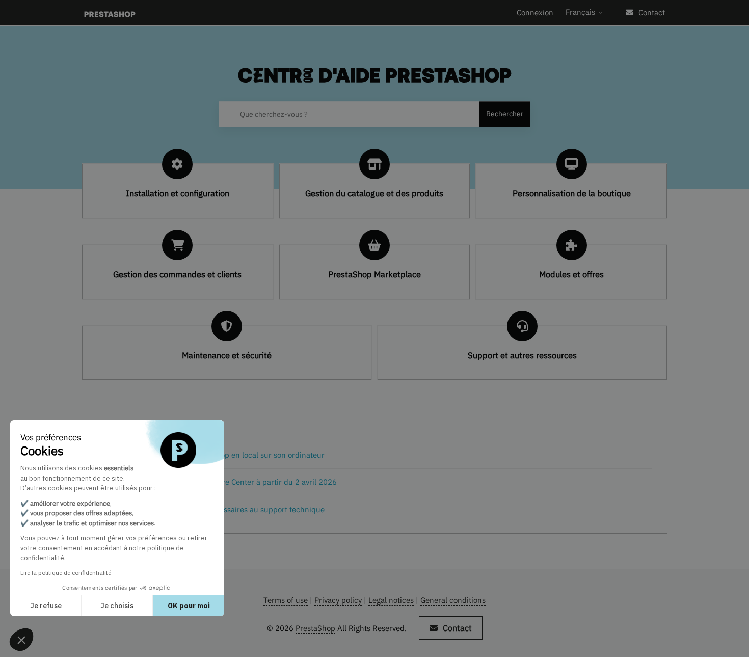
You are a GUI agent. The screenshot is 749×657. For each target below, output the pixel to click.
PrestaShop (315, 628)
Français (581, 12)
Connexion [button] (535, 12)
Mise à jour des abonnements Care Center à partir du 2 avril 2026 (223, 482)
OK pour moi (189, 605)
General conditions (453, 600)
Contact (651, 12)
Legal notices (391, 600)
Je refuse (46, 605)
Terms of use (285, 600)
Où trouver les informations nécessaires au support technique (217, 509)
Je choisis (116, 605)
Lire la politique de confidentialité (65, 572)
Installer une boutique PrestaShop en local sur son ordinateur (217, 455)
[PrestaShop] (110, 13)
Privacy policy (338, 600)
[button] (21, 639)
